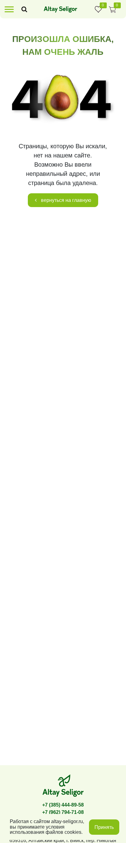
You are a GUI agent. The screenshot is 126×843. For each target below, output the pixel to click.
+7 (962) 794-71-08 (63, 812)
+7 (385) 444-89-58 (63, 804)
